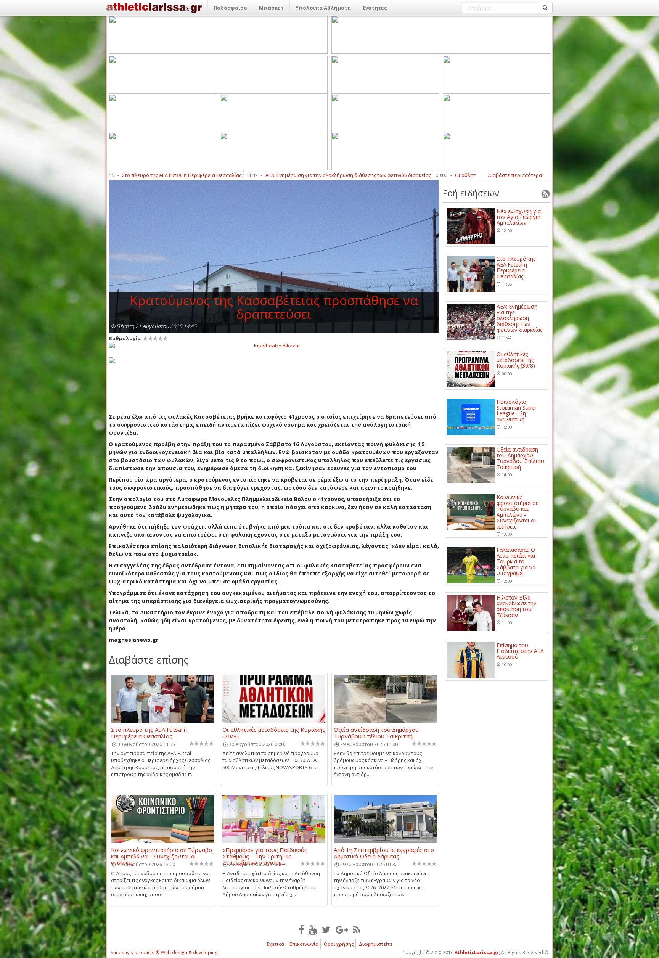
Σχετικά (275, 943)
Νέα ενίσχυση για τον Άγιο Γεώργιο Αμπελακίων (519, 217)
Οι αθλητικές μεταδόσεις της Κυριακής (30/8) (452, 175)
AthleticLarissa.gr (477, 952)
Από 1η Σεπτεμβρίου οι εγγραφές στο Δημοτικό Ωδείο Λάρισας (384, 853)
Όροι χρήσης (339, 943)
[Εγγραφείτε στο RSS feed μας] (356, 929)
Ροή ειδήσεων (471, 193)
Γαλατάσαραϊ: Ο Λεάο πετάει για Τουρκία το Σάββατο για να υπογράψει (516, 561)
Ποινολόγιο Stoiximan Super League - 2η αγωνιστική (517, 411)
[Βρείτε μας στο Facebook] (301, 929)
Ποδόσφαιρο (230, 7)
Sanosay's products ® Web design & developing (164, 952)
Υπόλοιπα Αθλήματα (323, 7)
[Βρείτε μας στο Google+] (342, 929)
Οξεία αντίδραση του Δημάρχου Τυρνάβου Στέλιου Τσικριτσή (376, 733)
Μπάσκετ (271, 7)
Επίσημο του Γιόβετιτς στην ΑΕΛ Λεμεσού (520, 651)
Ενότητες (375, 7)
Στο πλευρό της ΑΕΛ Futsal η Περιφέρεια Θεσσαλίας (127, 175)
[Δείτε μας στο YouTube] (313, 929)
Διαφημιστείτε (375, 943)
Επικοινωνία (303, 943)
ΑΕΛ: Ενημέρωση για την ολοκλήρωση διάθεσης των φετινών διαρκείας (294, 175)
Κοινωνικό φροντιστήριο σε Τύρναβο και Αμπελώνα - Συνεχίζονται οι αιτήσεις (161, 853)
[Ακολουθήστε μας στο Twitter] (326, 929)
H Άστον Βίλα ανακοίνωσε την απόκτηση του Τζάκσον (517, 606)
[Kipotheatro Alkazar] (274, 345)
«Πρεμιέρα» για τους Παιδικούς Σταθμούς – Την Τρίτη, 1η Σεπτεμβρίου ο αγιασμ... (264, 853)
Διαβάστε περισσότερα (515, 175)
